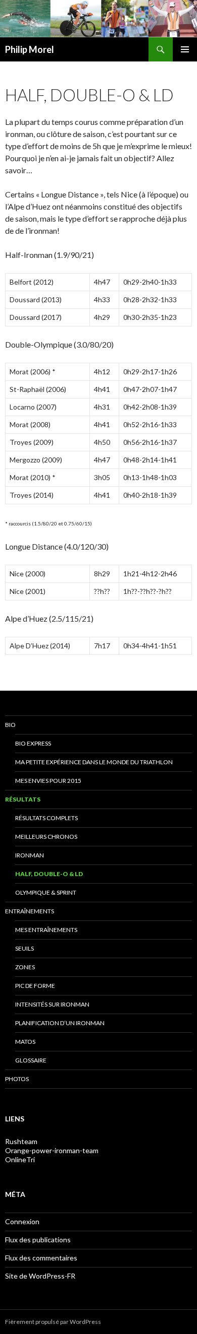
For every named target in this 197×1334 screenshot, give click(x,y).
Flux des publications (38, 1239)
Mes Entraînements (46, 929)
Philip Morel (29, 49)
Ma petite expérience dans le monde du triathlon (94, 762)
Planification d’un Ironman (60, 1023)
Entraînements (29, 911)
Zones (25, 967)
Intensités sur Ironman (52, 1004)
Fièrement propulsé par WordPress (53, 1321)
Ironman (29, 855)
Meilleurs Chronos (46, 836)
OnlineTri (20, 1159)
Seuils (24, 948)
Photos (17, 1079)
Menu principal (185, 49)
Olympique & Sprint (45, 892)
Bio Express (33, 743)
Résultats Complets (46, 818)
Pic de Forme (35, 985)
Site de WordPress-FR (40, 1276)
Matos (25, 1041)
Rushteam (21, 1141)
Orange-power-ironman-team (51, 1150)
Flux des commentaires (41, 1257)
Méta (15, 1194)
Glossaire (30, 1060)
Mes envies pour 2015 (48, 780)
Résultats (22, 799)
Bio (10, 724)
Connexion (22, 1221)
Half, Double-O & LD (49, 874)
